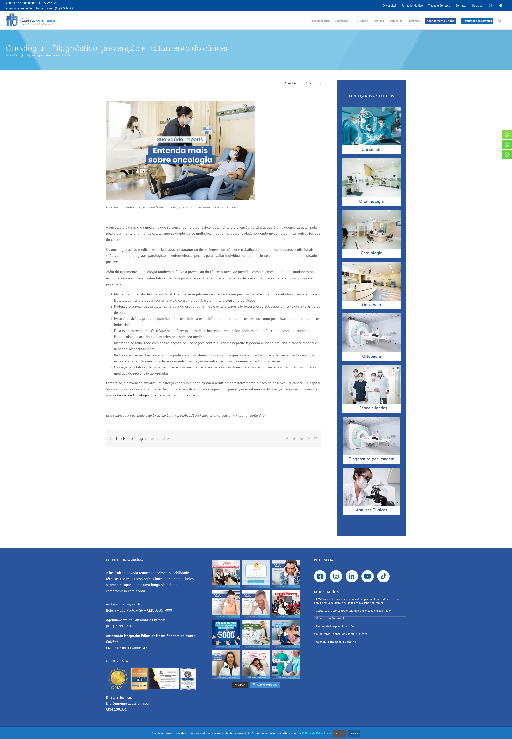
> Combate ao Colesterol (329, 618)
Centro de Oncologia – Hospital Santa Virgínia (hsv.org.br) (162, 395)
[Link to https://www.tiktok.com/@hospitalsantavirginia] (383, 576)
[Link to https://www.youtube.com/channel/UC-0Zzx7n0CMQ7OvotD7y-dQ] (367, 576)
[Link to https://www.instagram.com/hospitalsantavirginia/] (336, 576)
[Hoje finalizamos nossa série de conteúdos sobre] (286, 574)
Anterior (294, 83)
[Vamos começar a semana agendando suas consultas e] (256, 574)
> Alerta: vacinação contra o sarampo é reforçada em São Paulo (353, 610)
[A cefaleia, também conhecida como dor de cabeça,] (256, 604)
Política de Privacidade (316, 733)
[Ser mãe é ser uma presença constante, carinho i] (256, 664)
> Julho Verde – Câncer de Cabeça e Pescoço (340, 634)
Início (8, 55)
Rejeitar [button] (340, 733)
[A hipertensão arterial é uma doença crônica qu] (256, 634)
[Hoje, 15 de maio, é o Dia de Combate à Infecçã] (226, 664)
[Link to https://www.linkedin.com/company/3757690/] (352, 576)
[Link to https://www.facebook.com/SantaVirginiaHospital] (320, 576)
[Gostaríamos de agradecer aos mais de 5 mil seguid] (226, 634)
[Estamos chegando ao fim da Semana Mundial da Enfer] (286, 604)
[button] (499, 20)
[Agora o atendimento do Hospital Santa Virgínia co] (286, 634)
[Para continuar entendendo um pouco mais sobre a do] (226, 604)
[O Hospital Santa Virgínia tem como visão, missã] (226, 574)
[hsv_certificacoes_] (152, 668)
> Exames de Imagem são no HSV (334, 626)
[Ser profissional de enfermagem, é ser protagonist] (286, 664)
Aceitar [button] (354, 733)
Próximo (311, 83)
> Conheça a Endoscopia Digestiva (335, 641)
